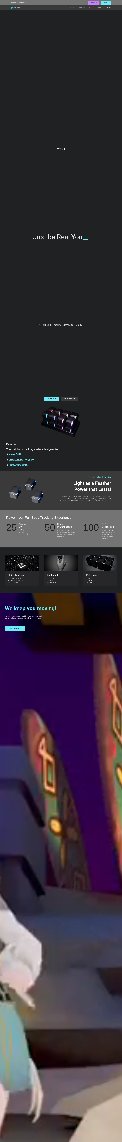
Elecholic (17, 7)
